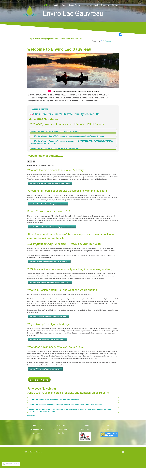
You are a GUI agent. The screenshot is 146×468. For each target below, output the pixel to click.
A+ (34, 162)
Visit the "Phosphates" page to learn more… (45, 369)
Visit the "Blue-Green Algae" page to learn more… (47, 339)
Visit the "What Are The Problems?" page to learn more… (50, 183)
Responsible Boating (92, 5)
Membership (105, 5)
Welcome (47, 5)
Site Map (115, 5)
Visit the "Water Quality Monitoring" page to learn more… (50, 282)
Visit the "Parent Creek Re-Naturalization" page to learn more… (52, 227)
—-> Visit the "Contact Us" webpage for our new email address (54, 148)
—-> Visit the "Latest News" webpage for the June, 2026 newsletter (56, 131)
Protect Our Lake (75, 5)
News (64, 5)
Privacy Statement (109, 429)
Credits (61, 433)
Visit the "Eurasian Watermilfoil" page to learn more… (48, 316)
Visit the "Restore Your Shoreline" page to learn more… (49, 261)
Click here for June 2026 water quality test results (66, 114)
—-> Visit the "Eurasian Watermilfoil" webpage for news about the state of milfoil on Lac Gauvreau (67, 136)
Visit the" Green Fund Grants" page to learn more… (48, 204)
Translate (108, 41)
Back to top (31, 415)
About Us (56, 5)
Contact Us (85, 425)
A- (28, 162)
